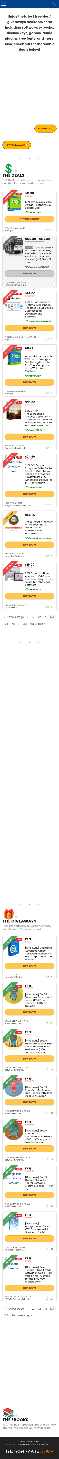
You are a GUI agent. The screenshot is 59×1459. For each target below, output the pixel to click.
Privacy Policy (41, 1444)
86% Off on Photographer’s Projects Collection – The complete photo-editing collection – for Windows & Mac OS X (39, 418)
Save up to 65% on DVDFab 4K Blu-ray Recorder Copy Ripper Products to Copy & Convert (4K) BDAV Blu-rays (39, 255)
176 (13, 624)
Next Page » (37, 624)
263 (25, 624)
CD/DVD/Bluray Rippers (15, 282)
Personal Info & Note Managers (20, 337)
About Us (10, 1444)
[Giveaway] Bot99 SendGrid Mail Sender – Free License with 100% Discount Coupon (39, 1091)
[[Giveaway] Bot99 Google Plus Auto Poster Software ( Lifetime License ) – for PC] (14, 1177)
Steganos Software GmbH (18, 505)
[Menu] (4, 4)
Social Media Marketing (16, 1021)
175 (6, 624)
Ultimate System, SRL (15, 1249)
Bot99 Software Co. (14, 1023)
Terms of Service (25, 1444)
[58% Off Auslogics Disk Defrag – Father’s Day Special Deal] (14, 202)
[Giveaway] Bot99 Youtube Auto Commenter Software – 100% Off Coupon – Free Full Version (38, 1136)
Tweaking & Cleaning (15, 228)
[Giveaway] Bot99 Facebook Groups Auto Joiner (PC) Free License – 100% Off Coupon (39, 1000)
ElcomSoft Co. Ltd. (14, 977)
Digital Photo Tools (14, 445)
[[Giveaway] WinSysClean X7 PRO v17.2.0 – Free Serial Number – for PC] (14, 1223)
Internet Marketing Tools (17, 1111)
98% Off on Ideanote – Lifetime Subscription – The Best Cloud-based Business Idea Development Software (39, 309)
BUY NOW (29, 273)
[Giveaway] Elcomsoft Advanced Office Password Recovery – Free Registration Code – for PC (39, 953)
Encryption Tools (13, 503)
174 (52, 617)
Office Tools (11, 974)
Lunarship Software (14, 556)
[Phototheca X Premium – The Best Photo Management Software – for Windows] (14, 522)
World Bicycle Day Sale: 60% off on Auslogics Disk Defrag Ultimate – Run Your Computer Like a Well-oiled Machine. (39, 364)
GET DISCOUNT (29, 219)
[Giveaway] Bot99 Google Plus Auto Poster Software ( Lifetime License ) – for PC (39, 1182)
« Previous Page (14, 617)
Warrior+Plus (11, 607)
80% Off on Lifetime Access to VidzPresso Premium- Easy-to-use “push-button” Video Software (39, 579)
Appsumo (9, 339)
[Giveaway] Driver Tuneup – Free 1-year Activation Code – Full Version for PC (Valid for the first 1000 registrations (38, 1274)
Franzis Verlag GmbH (15, 448)
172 (39, 617)
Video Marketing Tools (16, 605)
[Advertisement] (29, 90)
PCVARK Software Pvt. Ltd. (17, 1299)
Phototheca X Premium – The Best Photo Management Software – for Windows (39, 527)
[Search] (54, 4)
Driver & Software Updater (18, 1296)
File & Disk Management (16, 391)
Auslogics (10, 230)
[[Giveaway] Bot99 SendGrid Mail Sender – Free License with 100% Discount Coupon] (14, 1087)
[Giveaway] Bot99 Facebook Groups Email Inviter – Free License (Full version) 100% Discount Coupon (39, 1046)
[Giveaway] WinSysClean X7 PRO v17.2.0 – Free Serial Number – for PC (37, 1228)
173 (45, 617)
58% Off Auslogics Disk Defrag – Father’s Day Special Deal (38, 204)
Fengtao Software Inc (15, 285)
